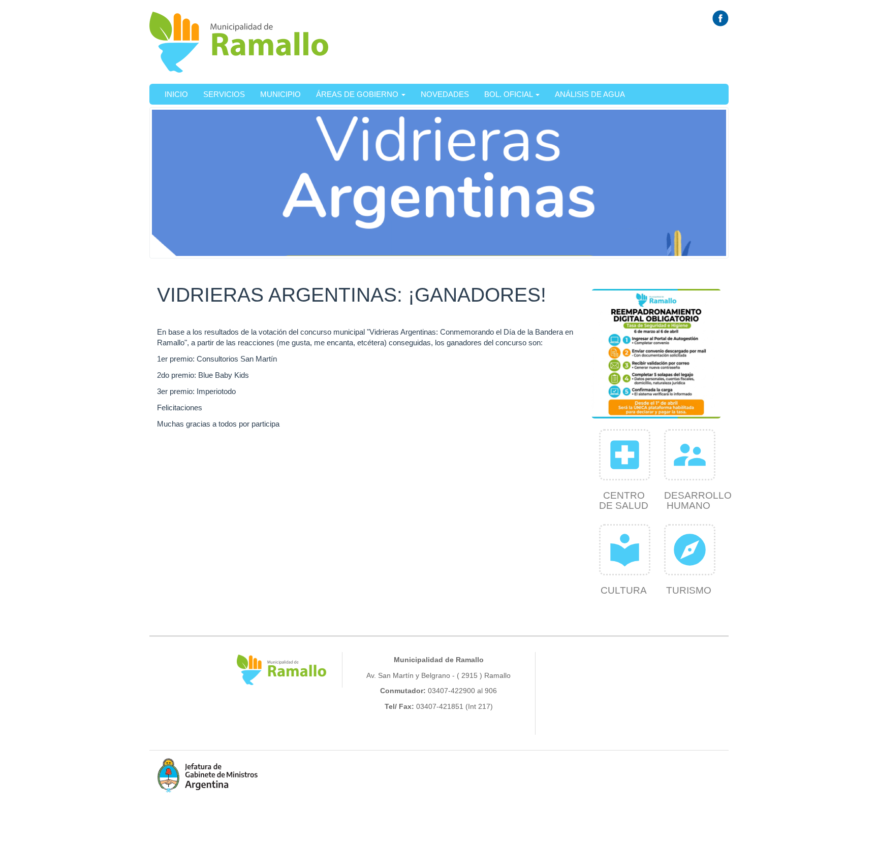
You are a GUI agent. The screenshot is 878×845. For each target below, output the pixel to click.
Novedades (445, 94)
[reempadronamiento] (656, 353)
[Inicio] (239, 42)
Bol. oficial (509, 94)
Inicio (176, 94)
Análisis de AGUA (590, 94)
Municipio (280, 94)
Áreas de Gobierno (358, 94)
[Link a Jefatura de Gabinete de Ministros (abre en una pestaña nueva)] (208, 775)
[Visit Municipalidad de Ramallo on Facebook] (720, 17)
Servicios (224, 94)
